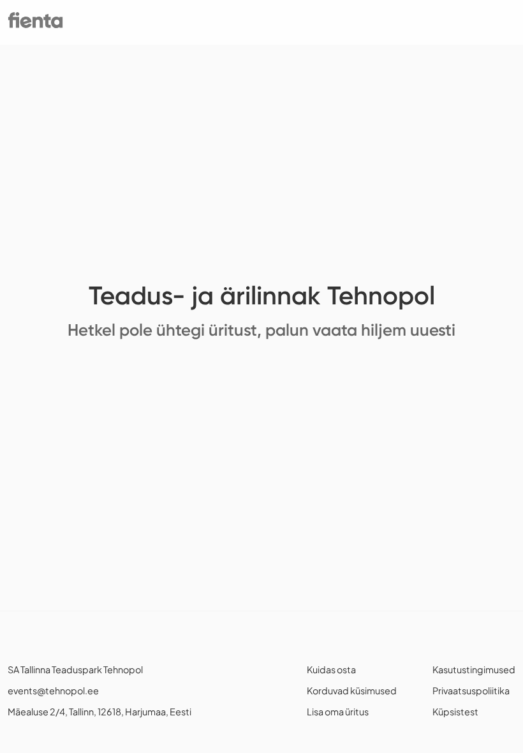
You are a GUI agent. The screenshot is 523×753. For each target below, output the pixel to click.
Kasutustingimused (473, 669)
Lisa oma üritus (338, 711)
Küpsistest (455, 711)
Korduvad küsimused (352, 690)
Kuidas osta (331, 669)
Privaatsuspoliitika (471, 690)
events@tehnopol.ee (53, 690)
